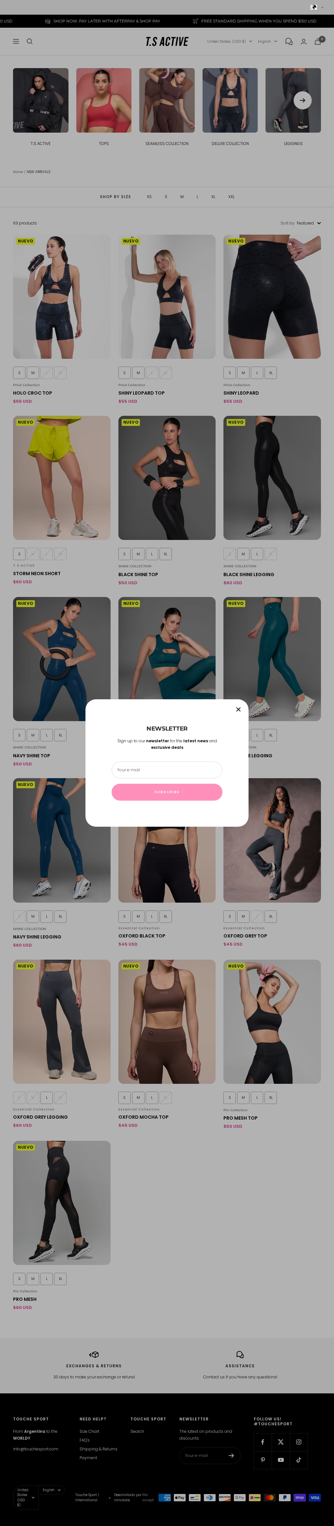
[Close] (238, 709)
